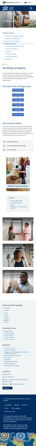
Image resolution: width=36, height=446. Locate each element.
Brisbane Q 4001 (7, 381)
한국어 (6, 322)
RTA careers (7, 357)
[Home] (8, 8)
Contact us (7, 388)
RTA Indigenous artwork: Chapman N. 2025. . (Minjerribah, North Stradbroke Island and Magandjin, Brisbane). (15, 426)
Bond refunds (8, 59)
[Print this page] (3, 64)
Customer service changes (11, 365)
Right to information (9, 363)
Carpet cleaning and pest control (15, 46)
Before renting (8, 331)
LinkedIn (7, 384)
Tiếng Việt (7, 308)
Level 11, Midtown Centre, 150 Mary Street (15, 379)
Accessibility (7, 405)
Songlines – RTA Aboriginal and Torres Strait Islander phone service (16, 352)
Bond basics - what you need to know (19, 207)
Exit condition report (11, 56)
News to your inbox (9, 411)
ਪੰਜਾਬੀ (6, 314)
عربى (5, 312)
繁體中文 (6, 320)
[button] (6, 64)
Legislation (7, 359)
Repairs (13, 205)
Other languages (15, 408)
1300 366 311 (8, 374)
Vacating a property (10, 44)
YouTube (14, 384)
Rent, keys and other (11, 49)
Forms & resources (9, 339)
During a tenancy (9, 335)
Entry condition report (16, 201)
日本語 (6, 316)
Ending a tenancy (9, 337)
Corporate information (10, 350)
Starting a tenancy (9, 333)
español (6, 310)
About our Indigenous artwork (12, 355)
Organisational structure (10, 361)
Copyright (16, 405)
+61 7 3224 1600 (9, 377)
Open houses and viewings (11, 41)
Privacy (6, 408)
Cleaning (8, 51)
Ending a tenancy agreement (12, 38)
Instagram (22, 384)
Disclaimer (24, 405)
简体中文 (6, 318)
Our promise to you (9, 348)
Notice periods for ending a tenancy (14, 36)
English (29, 2)
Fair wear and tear (11, 54)
